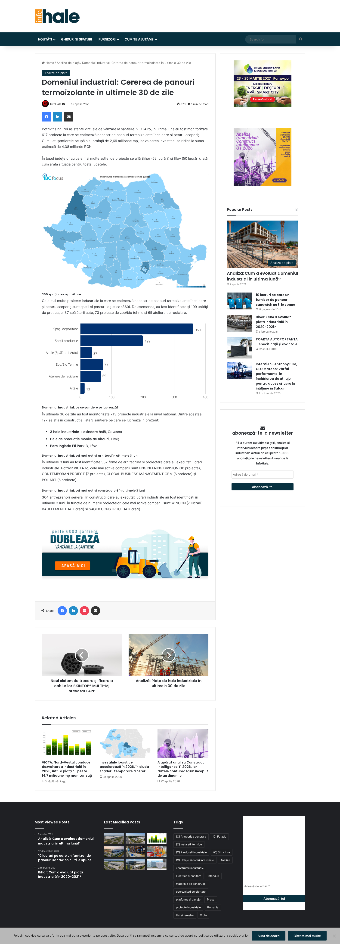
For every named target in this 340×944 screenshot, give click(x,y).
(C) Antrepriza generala (191, 836)
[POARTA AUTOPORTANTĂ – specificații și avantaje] (239, 347)
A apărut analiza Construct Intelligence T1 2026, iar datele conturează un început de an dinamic (183, 769)
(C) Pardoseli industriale (191, 852)
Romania (213, 907)
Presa (210, 899)
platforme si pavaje (188, 899)
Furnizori (107, 39)
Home (49, 63)
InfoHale (55, 104)
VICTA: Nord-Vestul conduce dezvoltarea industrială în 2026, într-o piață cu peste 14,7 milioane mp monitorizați (67, 769)
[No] (334, 936)
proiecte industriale (188, 907)
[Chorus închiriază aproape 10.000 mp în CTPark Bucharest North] (135, 838)
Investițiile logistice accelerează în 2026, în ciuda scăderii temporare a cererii (124, 766)
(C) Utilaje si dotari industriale (195, 860)
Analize (225, 860)
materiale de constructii (191, 883)
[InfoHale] (57, 16)
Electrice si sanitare (188, 876)
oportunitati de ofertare (191, 891)
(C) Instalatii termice (189, 844)
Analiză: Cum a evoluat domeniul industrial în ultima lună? (262, 276)
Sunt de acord (269, 936)
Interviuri (213, 876)
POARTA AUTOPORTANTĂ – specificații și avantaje (277, 341)
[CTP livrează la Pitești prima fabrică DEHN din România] (114, 864)
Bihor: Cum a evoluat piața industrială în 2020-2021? (273, 322)
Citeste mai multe (307, 936)
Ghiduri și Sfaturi (76, 39)
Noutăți (45, 39)
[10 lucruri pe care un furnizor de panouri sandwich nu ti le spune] (239, 301)
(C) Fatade (219, 836)
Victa (203, 915)
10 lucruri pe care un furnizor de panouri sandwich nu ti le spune (275, 300)
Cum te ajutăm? (139, 39)
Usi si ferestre (185, 915)
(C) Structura (221, 852)
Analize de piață (68, 63)
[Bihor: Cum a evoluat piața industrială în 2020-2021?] (239, 323)
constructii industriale (190, 868)
